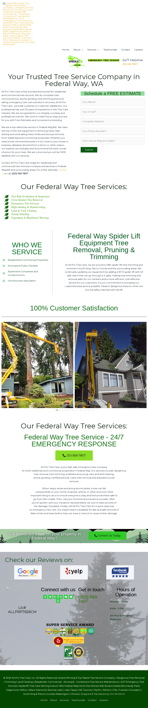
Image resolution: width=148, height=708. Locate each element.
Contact (125, 49)
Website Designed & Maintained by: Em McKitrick (98, 694)
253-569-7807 (130, 64)
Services (91, 49)
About (76, 49)
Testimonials (110, 49)
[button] (4, 365)
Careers (138, 49)
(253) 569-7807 (88, 599)
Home (65, 49)
